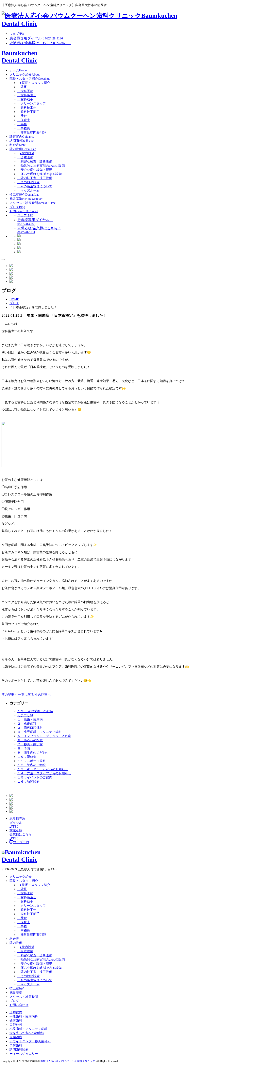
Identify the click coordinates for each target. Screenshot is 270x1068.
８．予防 (23, 748)
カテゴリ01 (25, 715)
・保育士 (23, 120)
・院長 (22, 87)
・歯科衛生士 (26, 95)
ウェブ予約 (17, 33)
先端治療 (15, 1037)
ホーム (18, 70)
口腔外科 (15, 1024)
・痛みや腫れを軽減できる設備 (39, 174)
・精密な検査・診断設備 (34, 161)
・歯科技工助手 (28, 111)
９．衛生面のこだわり (33, 752)
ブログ (17, 207)
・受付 (22, 116)
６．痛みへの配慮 (30, 740)
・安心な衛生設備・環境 (34, 169)
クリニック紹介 (24, 74)
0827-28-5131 (40, 43)
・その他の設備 (28, 182)
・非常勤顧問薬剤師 (31, 132)
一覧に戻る (26, 694)
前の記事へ (9, 694)
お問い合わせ (23, 211)
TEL (17, 822)
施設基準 (26, 198)
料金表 (17, 145)
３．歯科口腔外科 (30, 727)
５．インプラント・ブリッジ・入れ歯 (44, 736)
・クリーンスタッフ (31, 103)
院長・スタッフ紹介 (29, 78)
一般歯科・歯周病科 (23, 1016)
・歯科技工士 (26, 107)
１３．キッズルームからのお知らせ (42, 769)
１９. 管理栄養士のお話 (35, 711)
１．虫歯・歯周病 (30, 719)
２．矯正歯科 (26, 723)
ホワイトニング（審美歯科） (30, 1041)
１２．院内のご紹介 (31, 765)
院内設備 (22, 149)
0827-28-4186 (36, 38)
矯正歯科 (15, 1020)
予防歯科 (15, 1045)
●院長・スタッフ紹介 (35, 82)
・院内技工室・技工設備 (34, 178)
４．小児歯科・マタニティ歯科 (39, 731)
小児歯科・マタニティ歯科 (28, 1029)
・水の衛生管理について (34, 186)
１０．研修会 (26, 756)
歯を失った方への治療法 (26, 1033)
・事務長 (23, 128)
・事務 (22, 124)
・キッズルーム (28, 190)
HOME (14, 299)
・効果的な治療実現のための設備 (41, 165)
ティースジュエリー (23, 1053)
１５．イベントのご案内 (34, 777)
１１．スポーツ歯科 (31, 760)
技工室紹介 (24, 194)
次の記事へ (43, 694)
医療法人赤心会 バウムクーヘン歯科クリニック (68, 1061)
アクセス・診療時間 (32, 203)
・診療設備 (25, 157)
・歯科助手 (25, 99)
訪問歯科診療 (21, 140)
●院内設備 (27, 153)
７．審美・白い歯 (30, 744)
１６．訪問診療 (28, 781)
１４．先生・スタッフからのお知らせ (44, 773)
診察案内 (21, 136)
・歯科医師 (25, 91)
